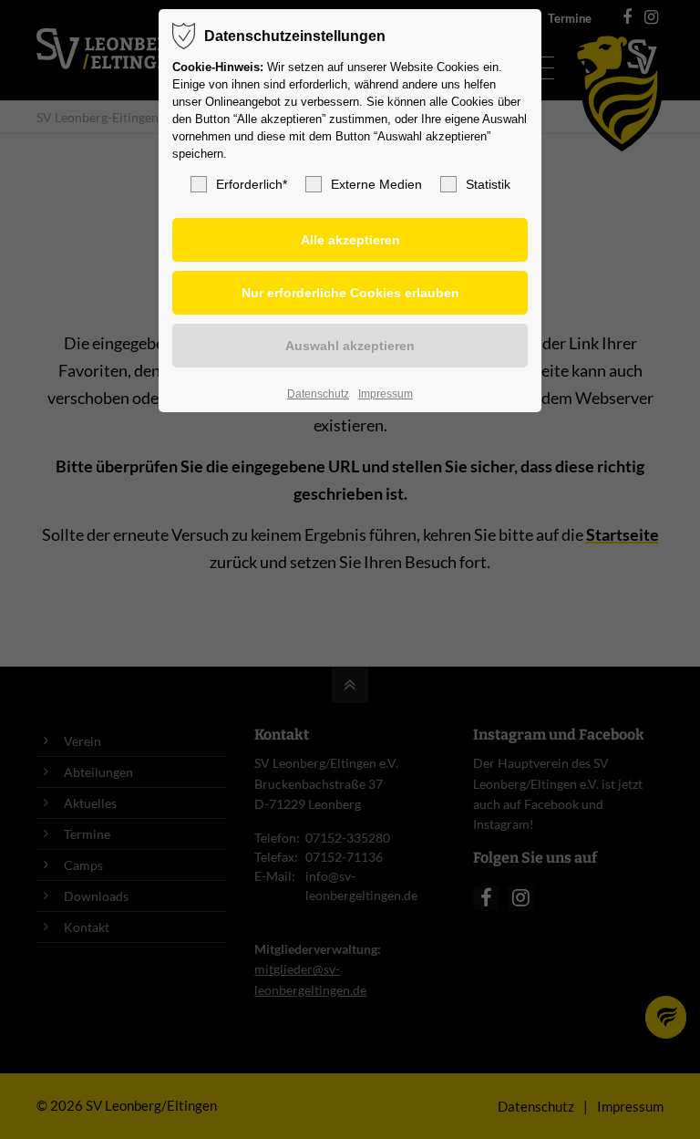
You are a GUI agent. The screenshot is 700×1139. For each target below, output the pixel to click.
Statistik (488, 184)
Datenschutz (318, 394)
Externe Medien (376, 184)
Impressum (385, 394)
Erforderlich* (251, 184)
